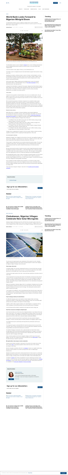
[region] (34, 473)
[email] (27, 30)
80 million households (31, 82)
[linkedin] (22, 30)
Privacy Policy (30, 472)
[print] (42, 30)
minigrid (25, 64)
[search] (8, 3)
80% (13, 344)
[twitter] (24, 30)
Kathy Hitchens (9, 226)
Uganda (12, 357)
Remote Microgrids (9, 213)
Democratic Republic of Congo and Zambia (22, 361)
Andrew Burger (9, 27)
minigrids (26, 348)
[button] (7, 3)
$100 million (35, 337)
